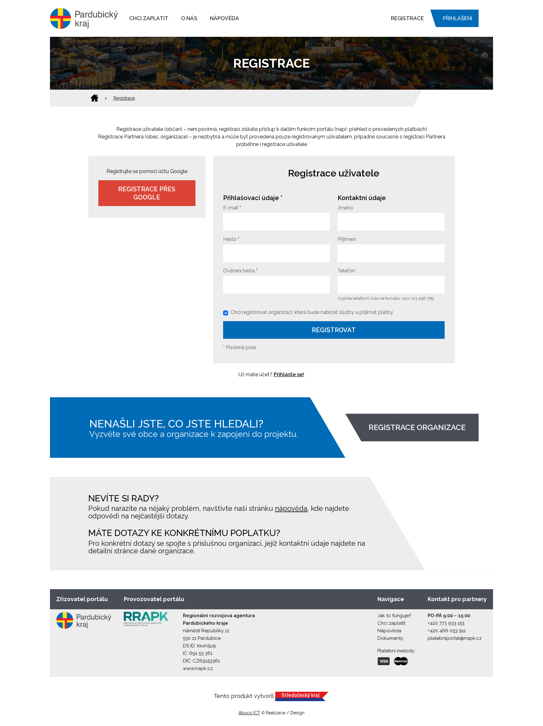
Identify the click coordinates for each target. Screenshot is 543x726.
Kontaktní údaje (361, 198)
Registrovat (334, 330)
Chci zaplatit (148, 18)
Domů (94, 98)
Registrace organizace (417, 427)
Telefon (346, 271)
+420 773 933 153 (446, 623)
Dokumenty (390, 638)
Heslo (230, 239)
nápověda (291, 508)
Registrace (407, 18)
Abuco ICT (249, 712)
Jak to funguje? (394, 615)
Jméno (345, 208)
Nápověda (224, 18)
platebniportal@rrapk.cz (455, 638)
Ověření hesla (239, 271)
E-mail (230, 208)
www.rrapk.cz (198, 668)
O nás (189, 18)
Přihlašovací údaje (251, 198)
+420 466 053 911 (447, 631)
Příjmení (346, 239)
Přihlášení (457, 18)
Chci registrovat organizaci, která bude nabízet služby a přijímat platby (312, 312)
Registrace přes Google (146, 193)
